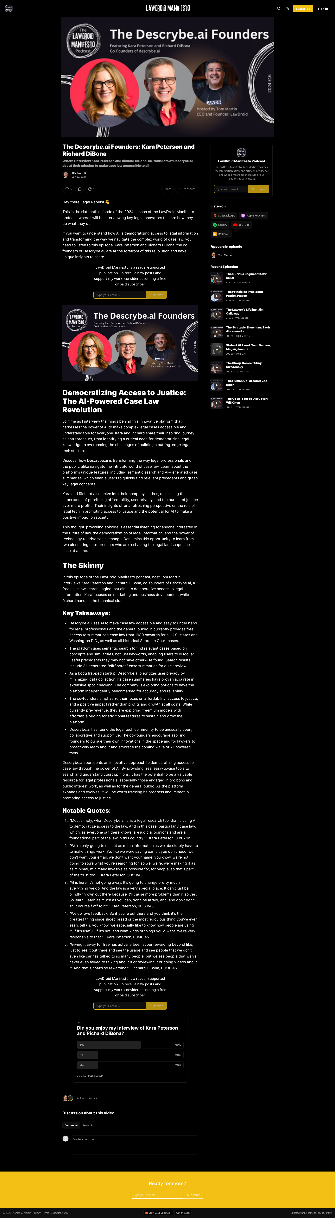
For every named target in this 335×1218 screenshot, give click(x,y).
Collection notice (60, 1213)
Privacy (37, 1213)
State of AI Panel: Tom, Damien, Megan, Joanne (248, 347)
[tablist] (79, 1125)
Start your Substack (160, 1213)
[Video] (53, 73)
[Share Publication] (287, 8)
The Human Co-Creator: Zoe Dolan (246, 383)
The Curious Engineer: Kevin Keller (247, 276)
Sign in (323, 8)
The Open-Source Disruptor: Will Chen (247, 400)
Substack (295, 1213)
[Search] (279, 8)
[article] (241, 278)
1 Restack (91, 1098)
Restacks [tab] (88, 1125)
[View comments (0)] (282, 77)
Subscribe (303, 8)
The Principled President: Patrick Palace (244, 293)
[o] (217, 278)
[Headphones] (53, 81)
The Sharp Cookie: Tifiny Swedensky (244, 365)
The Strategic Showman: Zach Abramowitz (248, 329)
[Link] (57, 401)
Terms (45, 1213)
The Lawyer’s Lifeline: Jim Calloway (244, 311)
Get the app (183, 1213)
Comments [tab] (72, 1125)
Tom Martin (79, 173)
